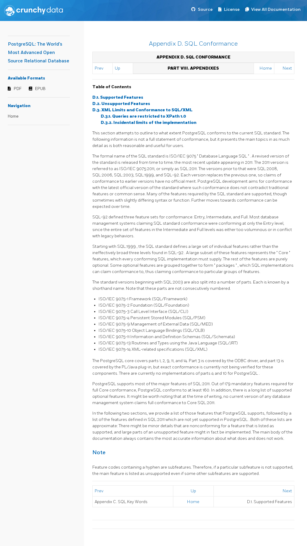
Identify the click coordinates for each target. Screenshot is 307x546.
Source (205, 9)
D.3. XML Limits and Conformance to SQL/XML (142, 109)
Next (287, 68)
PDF (18, 88)
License (232, 9)
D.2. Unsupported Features (121, 103)
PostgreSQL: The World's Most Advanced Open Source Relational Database (38, 52)
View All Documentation (276, 9)
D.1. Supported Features (117, 97)
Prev (99, 68)
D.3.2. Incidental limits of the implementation (148, 122)
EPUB (40, 88)
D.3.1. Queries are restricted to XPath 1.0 (143, 116)
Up (117, 68)
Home (13, 116)
